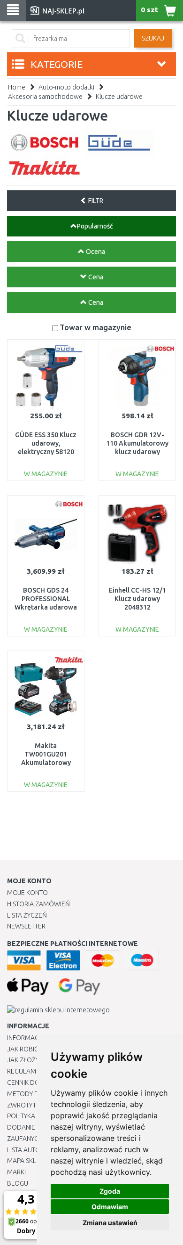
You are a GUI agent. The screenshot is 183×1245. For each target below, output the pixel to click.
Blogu (17, 1183)
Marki (16, 1172)
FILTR (95, 200)
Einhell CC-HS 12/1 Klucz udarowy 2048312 (137, 598)
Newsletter (26, 926)
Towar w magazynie (95, 327)
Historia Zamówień (38, 904)
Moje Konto (27, 892)
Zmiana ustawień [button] (110, 1223)
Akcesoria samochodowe (45, 96)
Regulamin (24, 1071)
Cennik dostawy (33, 1082)
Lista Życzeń (27, 915)
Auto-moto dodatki (66, 87)
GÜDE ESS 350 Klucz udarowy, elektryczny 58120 (45, 443)
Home (16, 87)
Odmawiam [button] (110, 1207)
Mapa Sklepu (27, 1160)
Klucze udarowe (119, 96)
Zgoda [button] (109, 1191)
